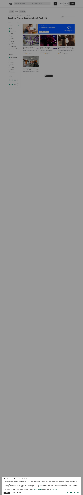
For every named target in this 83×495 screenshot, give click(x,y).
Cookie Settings (17, 492)
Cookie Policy (76, 492)
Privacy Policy (54, 489)
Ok (7, 492)
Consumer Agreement (38, 489)
